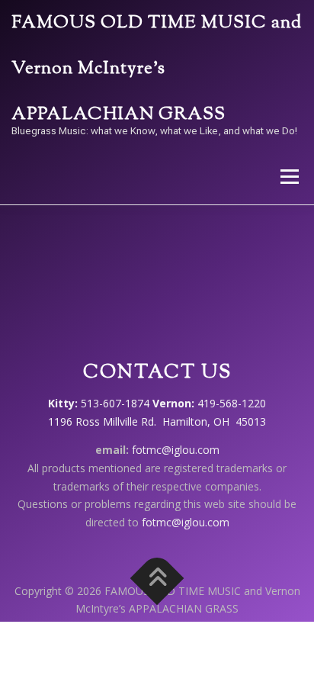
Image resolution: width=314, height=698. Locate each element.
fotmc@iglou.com (175, 449)
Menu (288, 176)
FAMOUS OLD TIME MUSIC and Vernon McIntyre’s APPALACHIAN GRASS (156, 69)
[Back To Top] (157, 578)
